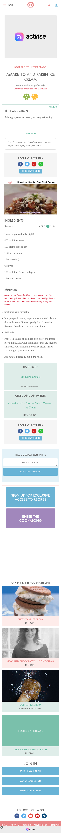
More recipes (21, 67)
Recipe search (39, 67)
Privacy (14, 825)
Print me (53, 107)
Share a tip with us (30, 790)
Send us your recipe (30, 771)
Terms (4, 825)
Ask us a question (30, 781)
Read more (30, 133)
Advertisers (40, 825)
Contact (55, 825)
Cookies (26, 825)
